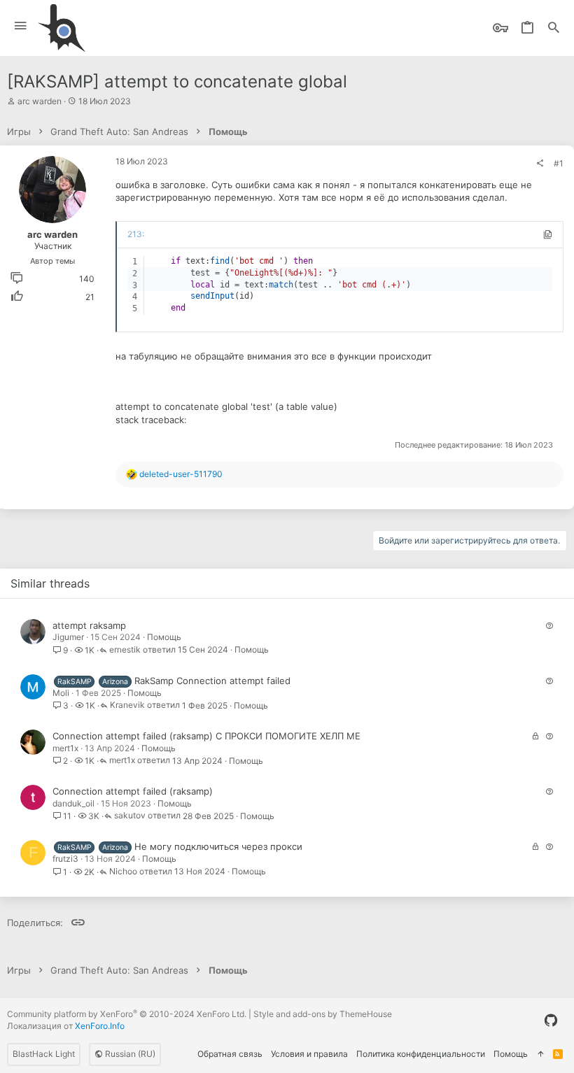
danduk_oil (73, 803)
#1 (559, 163)
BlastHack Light (44, 1054)
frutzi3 (65, 858)
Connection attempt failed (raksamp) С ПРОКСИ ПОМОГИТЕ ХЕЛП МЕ (206, 735)
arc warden (40, 101)
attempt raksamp (89, 625)
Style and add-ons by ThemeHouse (322, 1014)
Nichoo (123, 871)
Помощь (164, 637)
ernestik (125, 650)
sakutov (130, 815)
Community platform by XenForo (126, 1014)
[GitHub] (551, 1020)
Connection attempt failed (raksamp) (132, 791)
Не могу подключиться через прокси (218, 846)
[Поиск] (553, 28)
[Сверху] (540, 1054)
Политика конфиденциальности (420, 1054)
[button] (20, 26)
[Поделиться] (540, 163)
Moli (60, 693)
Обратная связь (229, 1054)
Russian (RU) (129, 1054)
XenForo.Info (100, 1026)
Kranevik (127, 705)
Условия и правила (309, 1054)
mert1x (65, 748)
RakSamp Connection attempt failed (212, 680)
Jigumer (68, 637)
